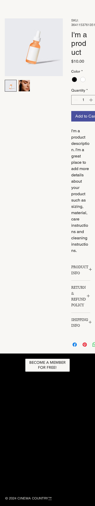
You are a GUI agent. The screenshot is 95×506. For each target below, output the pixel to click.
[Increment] (91, 99)
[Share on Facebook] (75, 344)
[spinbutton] (83, 99)
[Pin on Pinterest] (85, 344)
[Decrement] (75, 99)
